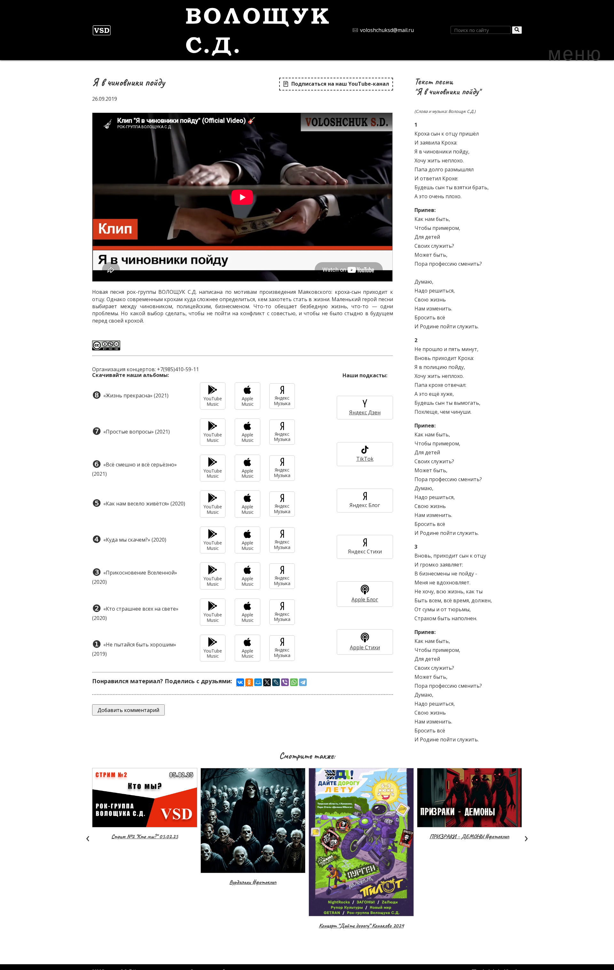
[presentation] (88, 837)
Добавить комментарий (128, 710)
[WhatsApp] (294, 682)
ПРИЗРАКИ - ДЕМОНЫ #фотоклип (469, 836)
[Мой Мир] (258, 682)
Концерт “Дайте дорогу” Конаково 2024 (361, 925)
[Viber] (285, 682)
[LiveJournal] (276, 682)
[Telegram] (303, 682)
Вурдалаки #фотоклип (253, 882)
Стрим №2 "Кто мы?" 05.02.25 (144, 836)
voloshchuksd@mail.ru (387, 30)
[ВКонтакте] (240, 682)
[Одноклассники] (249, 682)
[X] (267, 682)
